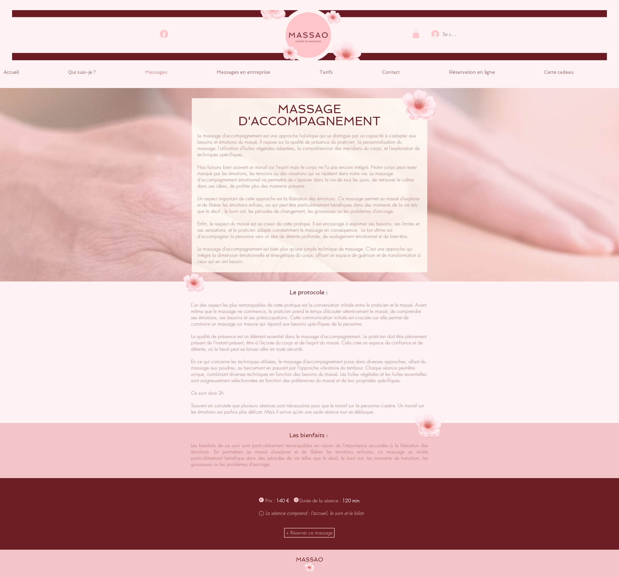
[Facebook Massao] (164, 34)
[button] (416, 34)
